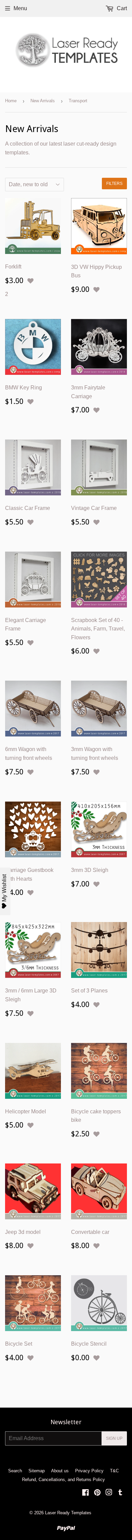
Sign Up (114, 1438)
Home (11, 100)
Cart (121, 8)
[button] (30, 281)
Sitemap (36, 1470)
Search (15, 1470)
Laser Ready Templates (68, 1512)
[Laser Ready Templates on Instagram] (109, 1493)
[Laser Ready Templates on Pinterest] (97, 1493)
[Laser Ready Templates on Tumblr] (120, 1493)
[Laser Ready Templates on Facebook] (85, 1493)
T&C (114, 1470)
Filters (114, 183)
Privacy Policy (89, 1470)
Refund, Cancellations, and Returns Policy (63, 1479)
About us (60, 1470)
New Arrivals (42, 100)
